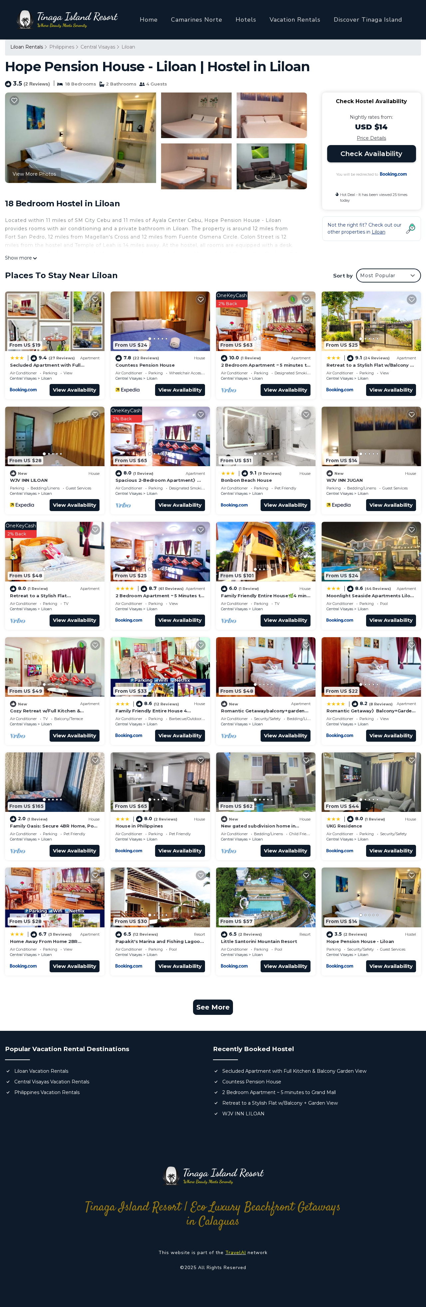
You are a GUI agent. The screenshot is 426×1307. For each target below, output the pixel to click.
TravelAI (235, 1252)
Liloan (128, 47)
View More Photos (34, 174)
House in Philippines (139, 826)
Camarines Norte (196, 20)
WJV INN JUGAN (344, 480)
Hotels (246, 20)
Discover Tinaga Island (368, 20)
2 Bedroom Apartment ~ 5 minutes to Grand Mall (279, 1092)
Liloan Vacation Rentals (41, 1071)
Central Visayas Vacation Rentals (51, 1082)
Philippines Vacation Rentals (47, 1092)
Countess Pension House (144, 365)
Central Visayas (98, 47)
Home (149, 20)
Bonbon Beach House (246, 480)
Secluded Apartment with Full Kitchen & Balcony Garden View (294, 1071)
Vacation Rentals (295, 20)
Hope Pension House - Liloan (360, 941)
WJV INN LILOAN (28, 480)
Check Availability (371, 154)
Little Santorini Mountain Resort (259, 941)
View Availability (74, 390)
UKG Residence (344, 826)
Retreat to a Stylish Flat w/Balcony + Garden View (280, 1103)
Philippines (61, 47)
